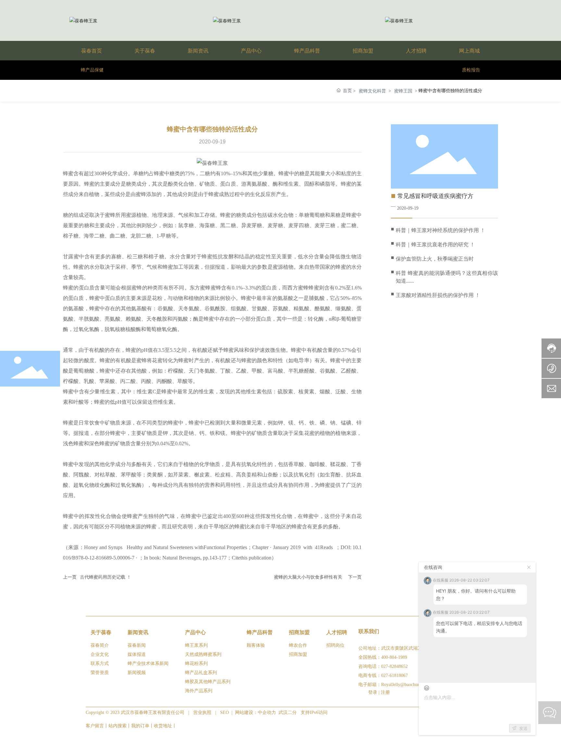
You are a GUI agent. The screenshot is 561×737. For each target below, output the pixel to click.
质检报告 (471, 70)
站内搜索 (117, 725)
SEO (224, 712)
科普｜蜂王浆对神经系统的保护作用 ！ (440, 230)
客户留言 (95, 725)
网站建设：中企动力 (256, 712)
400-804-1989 (394, 657)
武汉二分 (288, 712)
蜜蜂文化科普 (372, 90)
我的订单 (140, 725)
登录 (373, 692)
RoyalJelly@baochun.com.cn (407, 684)
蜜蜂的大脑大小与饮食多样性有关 (308, 577)
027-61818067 (394, 675)
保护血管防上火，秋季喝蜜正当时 (435, 259)
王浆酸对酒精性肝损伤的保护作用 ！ (438, 295)
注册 (385, 692)
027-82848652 (394, 666)
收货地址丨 (165, 725)
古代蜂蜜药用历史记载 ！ (105, 577)
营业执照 (202, 712)
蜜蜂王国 (403, 90)
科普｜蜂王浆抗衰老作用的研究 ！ (435, 244)
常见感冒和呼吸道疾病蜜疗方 (435, 196)
